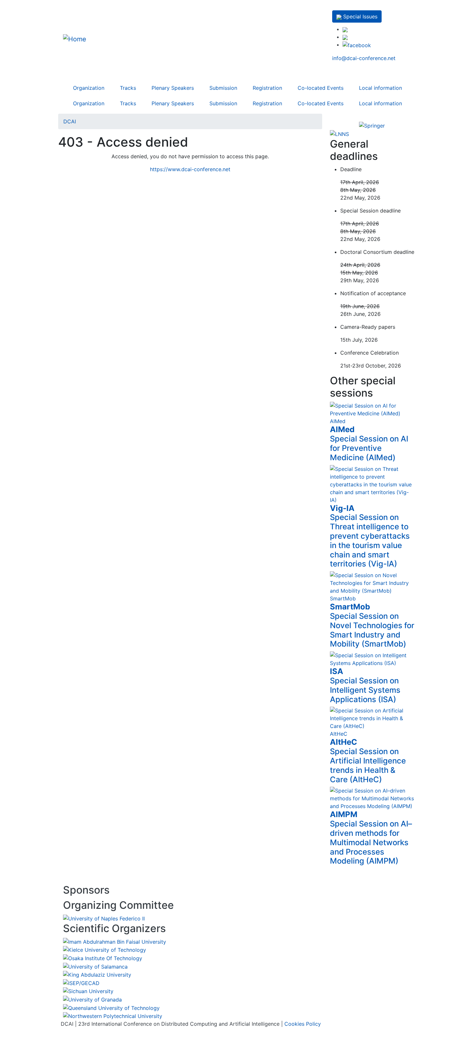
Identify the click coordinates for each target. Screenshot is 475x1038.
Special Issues (359, 16)
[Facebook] (357, 44)
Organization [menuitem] (88, 88)
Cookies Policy (302, 1024)
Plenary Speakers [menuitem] (173, 88)
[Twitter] (345, 37)
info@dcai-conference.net (364, 58)
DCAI (69, 121)
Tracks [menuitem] (128, 88)
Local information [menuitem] (380, 88)
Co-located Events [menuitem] (320, 88)
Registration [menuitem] (267, 88)
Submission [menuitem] (223, 88)
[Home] (103, 39)
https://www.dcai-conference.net (190, 169)
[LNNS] (339, 133)
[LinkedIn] (345, 29)
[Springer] (372, 125)
